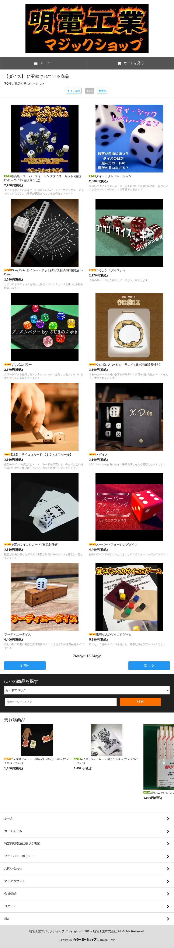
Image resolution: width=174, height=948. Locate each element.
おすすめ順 (74, 90)
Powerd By (66, 939)
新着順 (102, 90)
